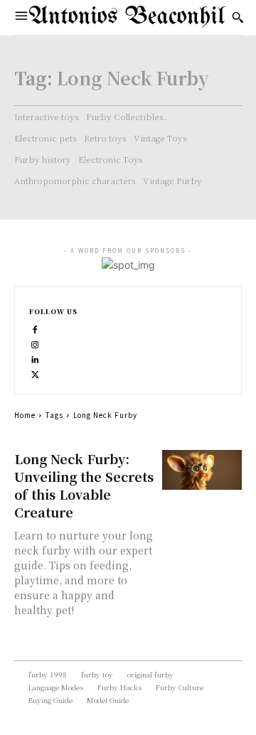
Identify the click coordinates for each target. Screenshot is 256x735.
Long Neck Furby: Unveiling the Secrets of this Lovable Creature (84, 485)
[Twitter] (35, 373)
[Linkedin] (35, 358)
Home (25, 414)
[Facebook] (35, 328)
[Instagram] (35, 343)
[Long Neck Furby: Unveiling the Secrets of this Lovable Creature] (202, 470)
